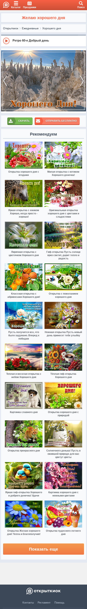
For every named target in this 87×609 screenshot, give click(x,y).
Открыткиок (10, 28)
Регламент (44, 602)
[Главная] (4, 5)
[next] (82, 80)
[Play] (6, 41)
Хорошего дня (51, 28)
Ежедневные (30, 28)
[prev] (5, 80)
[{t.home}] (43, 591)
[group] (43, 40)
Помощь (59, 602)
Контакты (28, 602)
